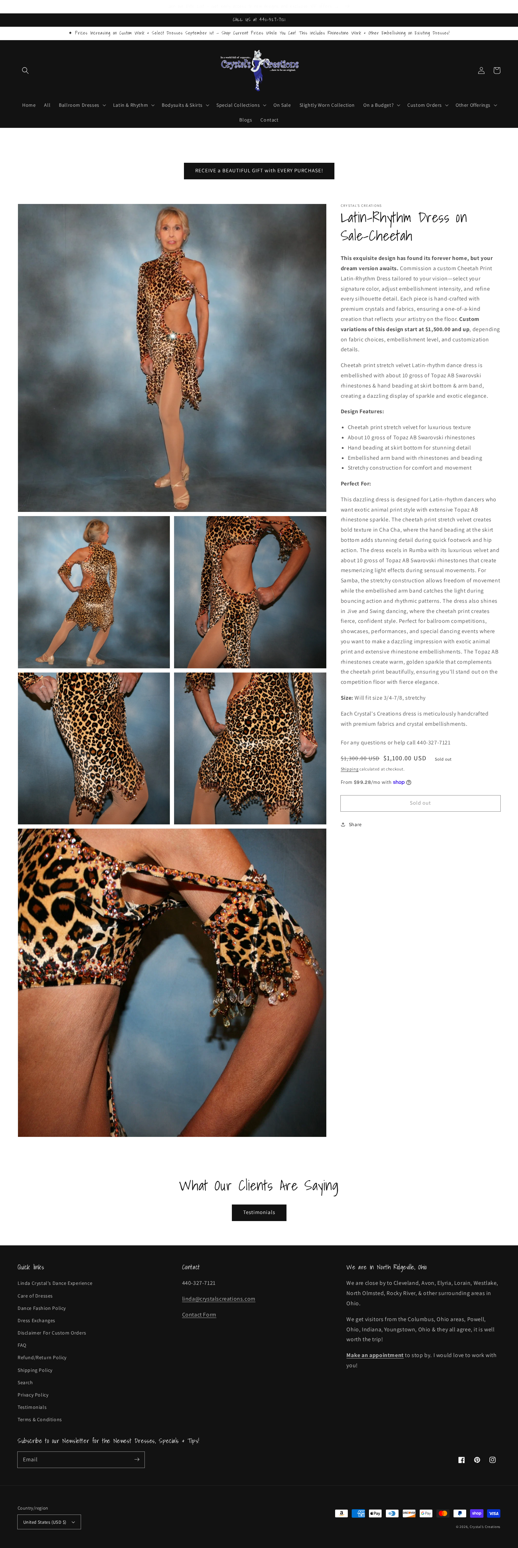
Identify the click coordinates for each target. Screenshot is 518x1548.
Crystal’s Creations (485, 1526)
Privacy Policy (33, 1395)
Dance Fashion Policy (42, 1308)
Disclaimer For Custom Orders (52, 1333)
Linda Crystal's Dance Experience (55, 1283)
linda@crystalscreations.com (218, 1298)
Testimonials (259, 1212)
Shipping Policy (35, 1370)
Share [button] (355, 824)
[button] (25, 70)
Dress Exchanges (36, 1320)
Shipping (350, 769)
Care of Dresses (35, 1296)
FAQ (22, 1345)
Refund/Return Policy (42, 1357)
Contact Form (199, 1314)
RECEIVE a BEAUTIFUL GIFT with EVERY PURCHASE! (259, 170)
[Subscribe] (136, 1459)
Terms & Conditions (40, 1419)
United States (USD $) (44, 1522)
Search (25, 1382)
